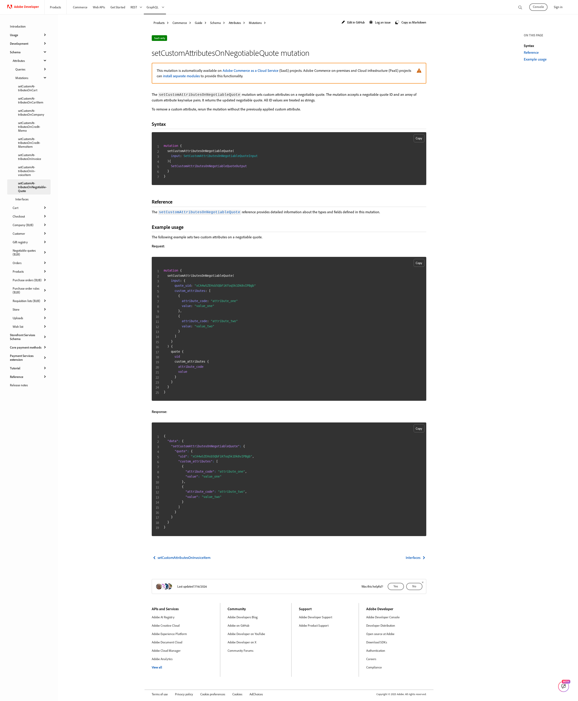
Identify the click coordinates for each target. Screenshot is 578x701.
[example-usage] (187, 227)
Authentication (375, 650)
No (414, 586)
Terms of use (160, 694)
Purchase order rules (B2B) (26, 290)
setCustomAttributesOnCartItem (30, 100)
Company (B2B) (23, 225)
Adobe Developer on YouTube (246, 634)
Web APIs (99, 7)
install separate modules (181, 76)
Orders (17, 263)
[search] (520, 8)
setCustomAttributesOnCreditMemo (29, 126)
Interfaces (21, 199)
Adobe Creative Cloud (165, 625)
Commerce (80, 7)
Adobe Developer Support (315, 617)
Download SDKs (376, 642)
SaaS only (159, 38)
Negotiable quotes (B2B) (24, 252)
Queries (20, 69)
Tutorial (15, 368)
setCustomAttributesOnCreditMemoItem (29, 142)
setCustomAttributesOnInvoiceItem (26, 171)
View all (157, 667)
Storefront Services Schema (22, 337)
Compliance (374, 667)
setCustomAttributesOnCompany (31, 112)
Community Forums (240, 650)
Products (55, 7)
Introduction (18, 26)
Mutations (21, 78)
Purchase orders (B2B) (27, 280)
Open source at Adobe (380, 634)
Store (16, 309)
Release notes (19, 385)
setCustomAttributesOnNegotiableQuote (32, 187)
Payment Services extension (22, 357)
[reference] (176, 202)
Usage (14, 35)
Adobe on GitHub (238, 625)
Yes (396, 586)
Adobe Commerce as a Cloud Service (250, 70)
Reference (16, 377)
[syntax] (170, 124)
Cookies (237, 694)
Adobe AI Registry (163, 617)
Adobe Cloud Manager (166, 650)
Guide (198, 23)
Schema (15, 52)
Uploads (18, 318)
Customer (19, 233)
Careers (371, 659)
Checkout (19, 216)
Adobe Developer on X (242, 642)
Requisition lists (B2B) (26, 301)
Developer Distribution (380, 625)
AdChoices (256, 694)
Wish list (18, 326)
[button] (353, 22)
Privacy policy (184, 694)
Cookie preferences (212, 694)
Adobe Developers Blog (243, 617)
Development (19, 43)
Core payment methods (26, 347)
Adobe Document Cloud (167, 642)
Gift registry (20, 242)
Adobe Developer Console (383, 617)
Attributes (19, 61)
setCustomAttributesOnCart (27, 88)
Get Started (117, 7)
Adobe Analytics (162, 659)
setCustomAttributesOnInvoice (29, 157)
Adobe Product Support (314, 625)
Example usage (535, 59)
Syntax (529, 45)
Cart (15, 208)
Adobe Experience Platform (169, 634)
